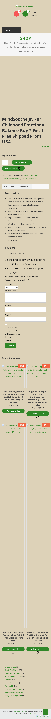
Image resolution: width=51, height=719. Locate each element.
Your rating (10, 284)
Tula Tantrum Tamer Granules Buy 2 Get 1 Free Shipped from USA (13, 636)
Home (7, 43)
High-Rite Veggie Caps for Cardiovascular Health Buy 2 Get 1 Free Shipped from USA (37, 398)
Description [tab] (9, 186)
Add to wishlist (11, 168)
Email (8, 315)
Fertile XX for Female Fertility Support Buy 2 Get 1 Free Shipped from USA (38, 636)
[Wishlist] (16, 14)
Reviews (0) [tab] (24, 186)
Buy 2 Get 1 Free (31, 175)
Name (8, 305)
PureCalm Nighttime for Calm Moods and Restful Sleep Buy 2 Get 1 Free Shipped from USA (13, 397)
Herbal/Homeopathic (20, 43)
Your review (10, 291)
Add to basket (20, 162)
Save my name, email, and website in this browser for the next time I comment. (12, 334)
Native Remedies (28, 178)
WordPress (32, 713)
